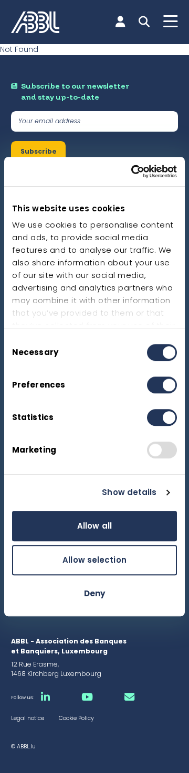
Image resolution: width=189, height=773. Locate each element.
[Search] (144, 21)
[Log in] (120, 21)
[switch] (162, 385)
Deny (94, 593)
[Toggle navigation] (170, 22)
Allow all (94, 525)
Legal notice (27, 718)
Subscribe (38, 151)
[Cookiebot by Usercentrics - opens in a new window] (133, 171)
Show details (129, 492)
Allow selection (94, 559)
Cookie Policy (76, 718)
